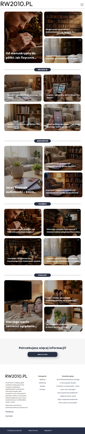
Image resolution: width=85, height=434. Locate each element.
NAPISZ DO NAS (42, 354)
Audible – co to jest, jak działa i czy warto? (23, 125)
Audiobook (42, 141)
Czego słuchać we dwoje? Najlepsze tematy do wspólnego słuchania (61, 299)
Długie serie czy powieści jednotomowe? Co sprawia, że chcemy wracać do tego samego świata (61, 30)
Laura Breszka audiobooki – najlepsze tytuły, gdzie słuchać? (61, 165)
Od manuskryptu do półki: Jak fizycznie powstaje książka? (21, 55)
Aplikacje (42, 69)
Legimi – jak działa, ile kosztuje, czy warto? (63, 96)
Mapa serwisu (33, 430)
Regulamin (48, 430)
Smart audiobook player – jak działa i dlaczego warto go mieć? (64, 125)
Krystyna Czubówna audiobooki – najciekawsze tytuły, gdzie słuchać (62, 191)
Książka (42, 204)
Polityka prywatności (14, 430)
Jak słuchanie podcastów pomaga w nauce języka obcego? (61, 325)
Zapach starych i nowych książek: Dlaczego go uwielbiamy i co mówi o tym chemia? (62, 57)
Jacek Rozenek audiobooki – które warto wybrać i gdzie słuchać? (21, 190)
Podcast (42, 275)
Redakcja (9, 411)
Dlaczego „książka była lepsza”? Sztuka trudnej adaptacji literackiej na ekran (63, 230)
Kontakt (9, 416)
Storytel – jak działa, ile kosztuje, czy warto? (24, 96)
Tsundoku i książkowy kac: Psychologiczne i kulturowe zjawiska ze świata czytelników (24, 260)
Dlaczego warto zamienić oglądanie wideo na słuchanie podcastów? (20, 324)
